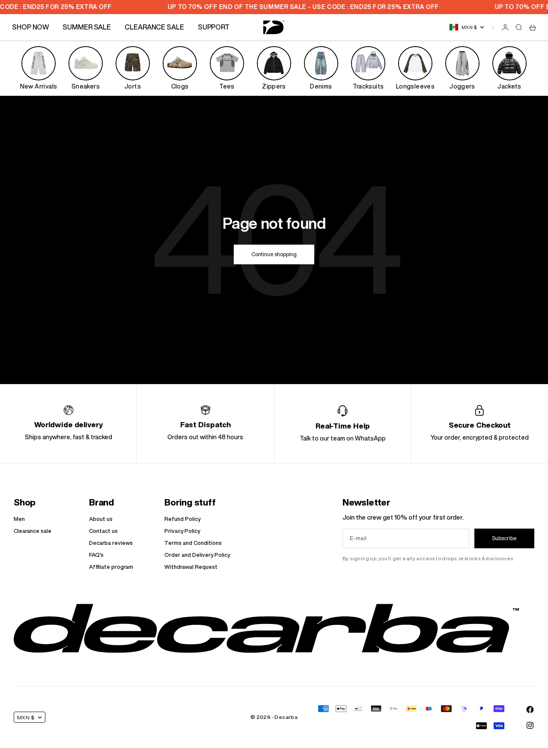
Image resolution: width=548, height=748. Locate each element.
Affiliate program (111, 567)
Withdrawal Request (190, 567)
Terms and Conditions (193, 543)
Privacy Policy (182, 531)
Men (19, 519)
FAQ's (96, 555)
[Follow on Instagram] (530, 725)
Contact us (103, 531)
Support (213, 27)
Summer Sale (87, 27)
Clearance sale (32, 531)
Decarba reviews (111, 543)
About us (101, 519)
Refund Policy (182, 519)
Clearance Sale (154, 27)
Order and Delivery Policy (197, 555)
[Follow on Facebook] (530, 709)
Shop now (30, 27)
